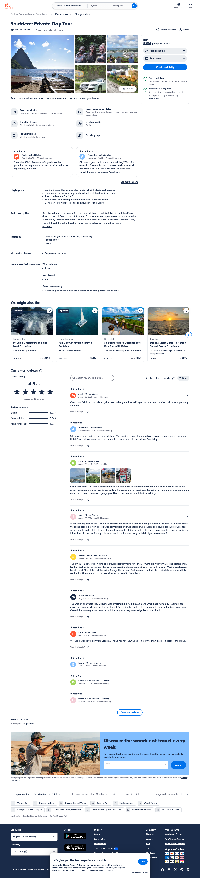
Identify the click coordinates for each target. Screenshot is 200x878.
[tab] (39, 794)
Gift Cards (150, 853)
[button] (20, 29)
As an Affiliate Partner (175, 843)
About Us (150, 834)
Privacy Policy (100, 843)
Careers (149, 839)
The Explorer (151, 857)
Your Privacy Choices (103, 848)
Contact (97, 834)
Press (148, 848)
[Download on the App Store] (75, 848)
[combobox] (165, 378)
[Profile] (190, 4)
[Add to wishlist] (49, 310)
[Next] (188, 335)
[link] (32, 334)
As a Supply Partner (173, 834)
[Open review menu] (186, 395)
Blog (148, 843)
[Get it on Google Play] (75, 836)
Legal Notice (99, 839)
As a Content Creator (174, 839)
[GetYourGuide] (9, 6)
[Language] (179, 4)
